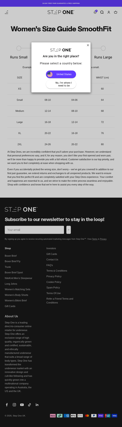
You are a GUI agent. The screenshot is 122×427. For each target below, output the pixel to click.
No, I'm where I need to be (63, 84)
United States (64, 74)
